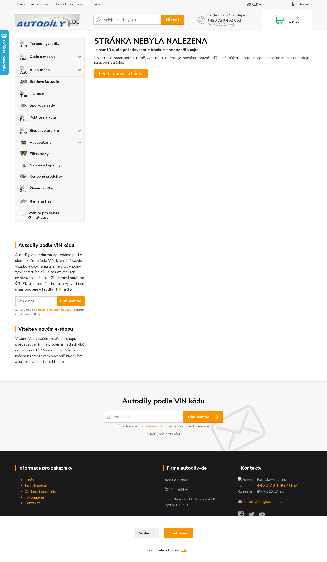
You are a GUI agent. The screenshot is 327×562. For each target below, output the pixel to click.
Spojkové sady (42, 105)
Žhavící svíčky (41, 188)
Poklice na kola (43, 117)
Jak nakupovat (40, 4)
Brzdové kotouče (44, 81)
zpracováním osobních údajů (54, 310)
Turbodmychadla (44, 43)
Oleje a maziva (43, 56)
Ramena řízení (42, 201)
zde (184, 550)
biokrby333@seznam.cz (263, 501)
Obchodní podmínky (69, 4)
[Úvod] (52, 20)
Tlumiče (37, 93)
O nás (21, 4)
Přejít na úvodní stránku (121, 73)
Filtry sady (39, 153)
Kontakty (94, 4)
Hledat (172, 20)
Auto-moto (40, 70)
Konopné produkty (46, 176)
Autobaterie (40, 142)
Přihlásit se (70, 301)
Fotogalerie (34, 497)
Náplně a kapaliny (45, 165)
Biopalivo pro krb (44, 130)
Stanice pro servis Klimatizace (43, 215)
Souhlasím (178, 533)
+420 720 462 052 (224, 20)
